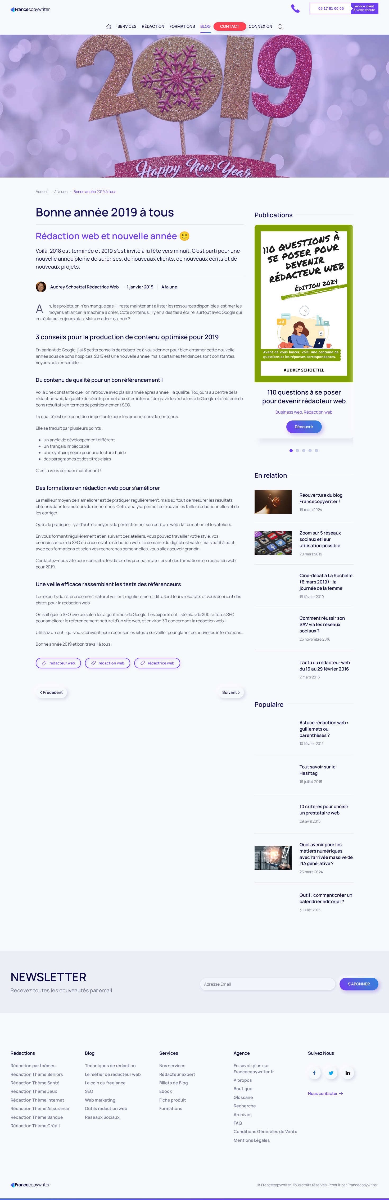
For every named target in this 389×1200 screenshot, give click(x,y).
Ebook (165, 1091)
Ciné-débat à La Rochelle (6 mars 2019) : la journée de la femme (326, 581)
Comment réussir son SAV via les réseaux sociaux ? (322, 624)
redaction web (111, 662)
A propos (243, 1080)
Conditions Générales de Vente (265, 1131)
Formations (182, 26)
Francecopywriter (362, 1184)
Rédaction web (318, 412)
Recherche (245, 1106)
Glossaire (243, 1097)
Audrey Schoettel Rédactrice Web (84, 287)
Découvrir (304, 426)
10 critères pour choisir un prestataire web (324, 809)
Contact (229, 26)
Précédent (52, 692)
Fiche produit (172, 1100)
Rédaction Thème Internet (37, 1100)
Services (127, 26)
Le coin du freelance (105, 1083)
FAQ (238, 1123)
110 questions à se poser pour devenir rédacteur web (304, 396)
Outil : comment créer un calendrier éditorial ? (326, 898)
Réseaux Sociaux (102, 1117)
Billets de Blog (173, 1083)
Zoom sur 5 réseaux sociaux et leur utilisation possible (320, 539)
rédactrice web (161, 662)
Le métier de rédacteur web (113, 1074)
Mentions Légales (252, 1140)
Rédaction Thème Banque (37, 1117)
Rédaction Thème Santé (35, 1083)
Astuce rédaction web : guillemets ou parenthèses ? (324, 728)
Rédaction (153, 26)
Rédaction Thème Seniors (37, 1074)
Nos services (172, 1065)
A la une (60, 191)
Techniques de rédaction (110, 1065)
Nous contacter (323, 1093)
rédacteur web (62, 662)
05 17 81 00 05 (331, 8)
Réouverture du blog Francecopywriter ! (321, 498)
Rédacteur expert (177, 1074)
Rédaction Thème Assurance (40, 1108)
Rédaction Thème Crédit (35, 1126)
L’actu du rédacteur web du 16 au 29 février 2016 (325, 665)
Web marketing (100, 1100)
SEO (89, 1091)
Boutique (243, 1089)
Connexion (260, 26)
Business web (288, 412)
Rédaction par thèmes (33, 1065)
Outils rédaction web (106, 1108)
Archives (243, 1114)
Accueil (42, 191)
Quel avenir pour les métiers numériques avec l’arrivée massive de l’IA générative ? (326, 853)
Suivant (230, 692)
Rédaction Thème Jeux (34, 1091)
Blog (205, 26)
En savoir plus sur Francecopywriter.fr (254, 1068)
